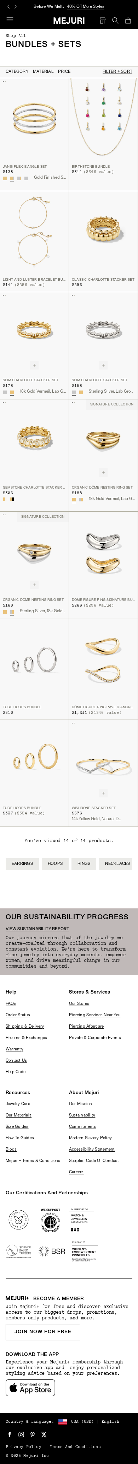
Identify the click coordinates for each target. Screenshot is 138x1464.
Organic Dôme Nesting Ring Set (102, 487)
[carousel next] (15, 7)
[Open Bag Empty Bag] (128, 20)
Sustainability (82, 1115)
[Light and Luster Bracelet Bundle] (34, 232)
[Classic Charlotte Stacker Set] (103, 232)
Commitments (82, 1127)
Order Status (18, 1015)
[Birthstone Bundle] (103, 119)
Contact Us (16, 1060)
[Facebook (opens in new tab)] (10, 1434)
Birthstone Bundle (91, 166)
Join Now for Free (43, 1332)
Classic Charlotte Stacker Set (103, 279)
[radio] (5, 178)
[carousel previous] (8, 7)
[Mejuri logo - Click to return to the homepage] (69, 20)
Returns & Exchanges (26, 1038)
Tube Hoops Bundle (22, 707)
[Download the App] (30, 1387)
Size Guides (17, 1127)
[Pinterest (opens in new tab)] (32, 1434)
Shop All (16, 35)
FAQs (11, 1004)
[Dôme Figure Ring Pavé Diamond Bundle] (103, 660)
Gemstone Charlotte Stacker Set (34, 487)
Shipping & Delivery (25, 1026)
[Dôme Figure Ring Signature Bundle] (103, 553)
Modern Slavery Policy (90, 1138)
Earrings (22, 864)
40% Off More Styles (85, 7)
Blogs (11, 1149)
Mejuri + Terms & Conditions (33, 1161)
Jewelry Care (18, 1104)
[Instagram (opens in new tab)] (21, 1434)
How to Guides (20, 1138)
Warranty (14, 1049)
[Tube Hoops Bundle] (34, 660)
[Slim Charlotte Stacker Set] (34, 333)
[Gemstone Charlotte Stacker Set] (34, 440)
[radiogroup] (15, 178)
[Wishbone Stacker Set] (103, 761)
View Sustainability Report (37, 929)
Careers (76, 1172)
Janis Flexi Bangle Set (25, 166)
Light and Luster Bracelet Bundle (34, 279)
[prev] (29, 872)
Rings (83, 864)
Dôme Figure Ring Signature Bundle (103, 600)
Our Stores (79, 1004)
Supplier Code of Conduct (94, 1161)
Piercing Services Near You (94, 1015)
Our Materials (18, 1115)
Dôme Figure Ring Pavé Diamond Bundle (103, 707)
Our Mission (80, 1104)
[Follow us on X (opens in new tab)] (44, 1434)
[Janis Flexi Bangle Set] (34, 119)
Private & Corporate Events (95, 1038)
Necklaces (117, 864)
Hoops (55, 864)
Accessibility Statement (92, 1149)
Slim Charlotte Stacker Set (30, 380)
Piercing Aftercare (86, 1026)
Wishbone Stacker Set (94, 808)
